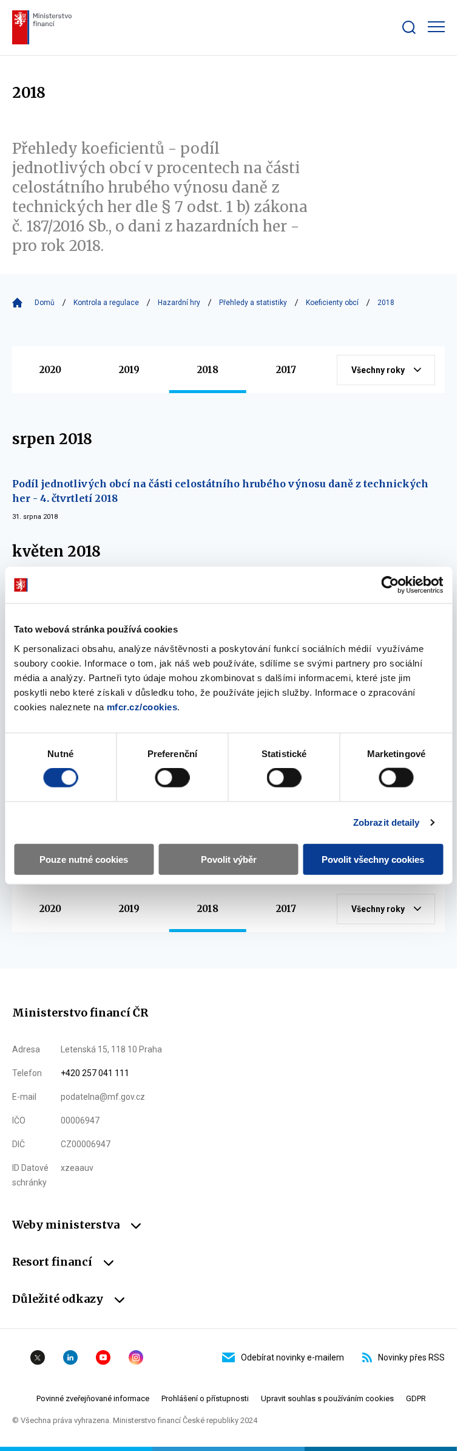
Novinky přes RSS (411, 1357)
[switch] (172, 777)
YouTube (103, 1357)
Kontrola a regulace (106, 302)
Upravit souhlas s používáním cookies (327, 1398)
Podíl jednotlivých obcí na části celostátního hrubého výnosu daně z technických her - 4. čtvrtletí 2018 (220, 491)
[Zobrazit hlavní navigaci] (436, 26)
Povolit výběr (229, 859)
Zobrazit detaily (386, 822)
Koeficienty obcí (332, 302)
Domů (45, 302)
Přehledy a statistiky (253, 302)
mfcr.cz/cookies (142, 706)
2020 (50, 370)
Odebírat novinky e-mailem (292, 1357)
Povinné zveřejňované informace (92, 1398)
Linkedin (70, 1357)
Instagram (136, 1357)
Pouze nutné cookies (83, 859)
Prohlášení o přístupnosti (205, 1398)
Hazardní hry (179, 302)
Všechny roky (378, 370)
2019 (129, 370)
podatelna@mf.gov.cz (103, 1097)
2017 (286, 370)
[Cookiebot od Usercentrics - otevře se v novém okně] (390, 585)
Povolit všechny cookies (373, 859)
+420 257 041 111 (95, 1073)
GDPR (416, 1398)
